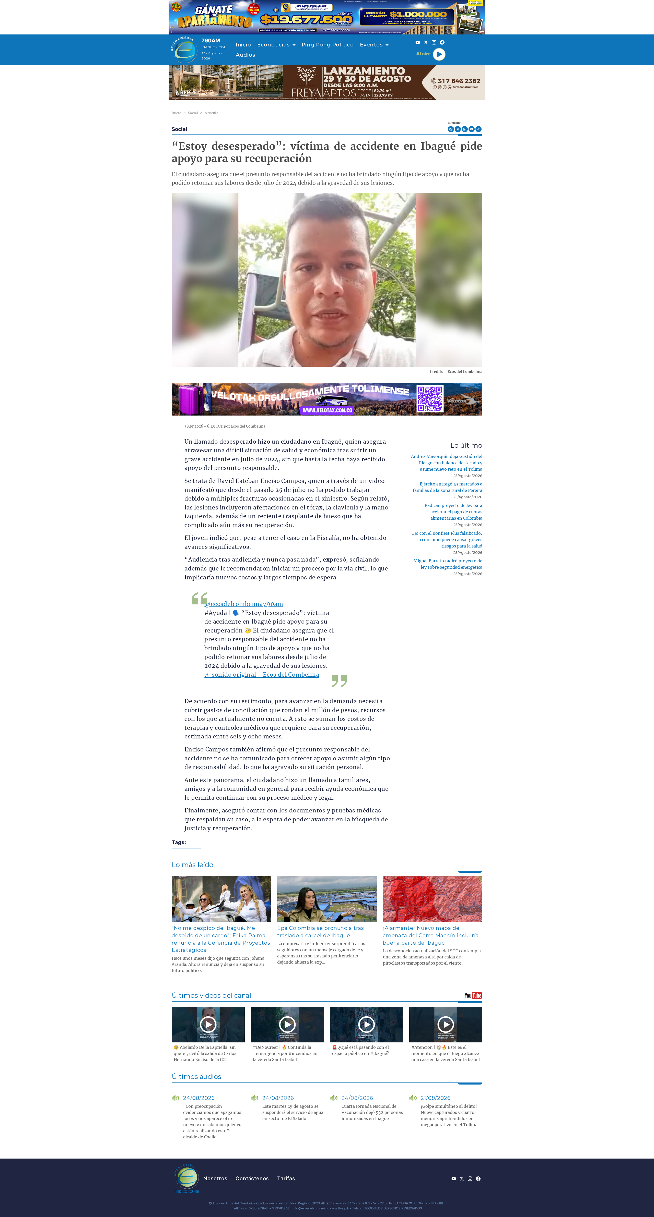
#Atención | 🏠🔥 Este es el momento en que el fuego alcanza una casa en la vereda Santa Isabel (445, 1053)
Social (193, 113)
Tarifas (286, 1178)
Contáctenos (252, 1178)
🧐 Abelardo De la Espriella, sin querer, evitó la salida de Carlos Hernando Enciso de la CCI (205, 1053)
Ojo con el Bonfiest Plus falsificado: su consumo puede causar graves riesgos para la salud (447, 539)
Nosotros (215, 1178)
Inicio (243, 45)
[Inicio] (184, 49)
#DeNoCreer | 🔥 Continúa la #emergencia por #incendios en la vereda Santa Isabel (285, 1053)
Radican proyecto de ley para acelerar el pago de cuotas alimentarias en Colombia (453, 512)
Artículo (211, 113)
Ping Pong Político (328, 45)
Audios (245, 55)
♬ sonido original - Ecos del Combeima (261, 675)
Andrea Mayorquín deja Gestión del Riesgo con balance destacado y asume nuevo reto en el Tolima (446, 463)
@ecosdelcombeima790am (243, 604)
